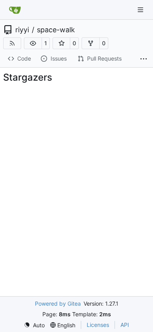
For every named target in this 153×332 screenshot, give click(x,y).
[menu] (34, 325)
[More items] (143, 59)
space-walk (56, 30)
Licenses (98, 324)
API (124, 324)
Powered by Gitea (58, 303)
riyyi (22, 30)
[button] (33, 43)
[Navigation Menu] (141, 9)
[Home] (15, 10)
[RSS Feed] (12, 43)
